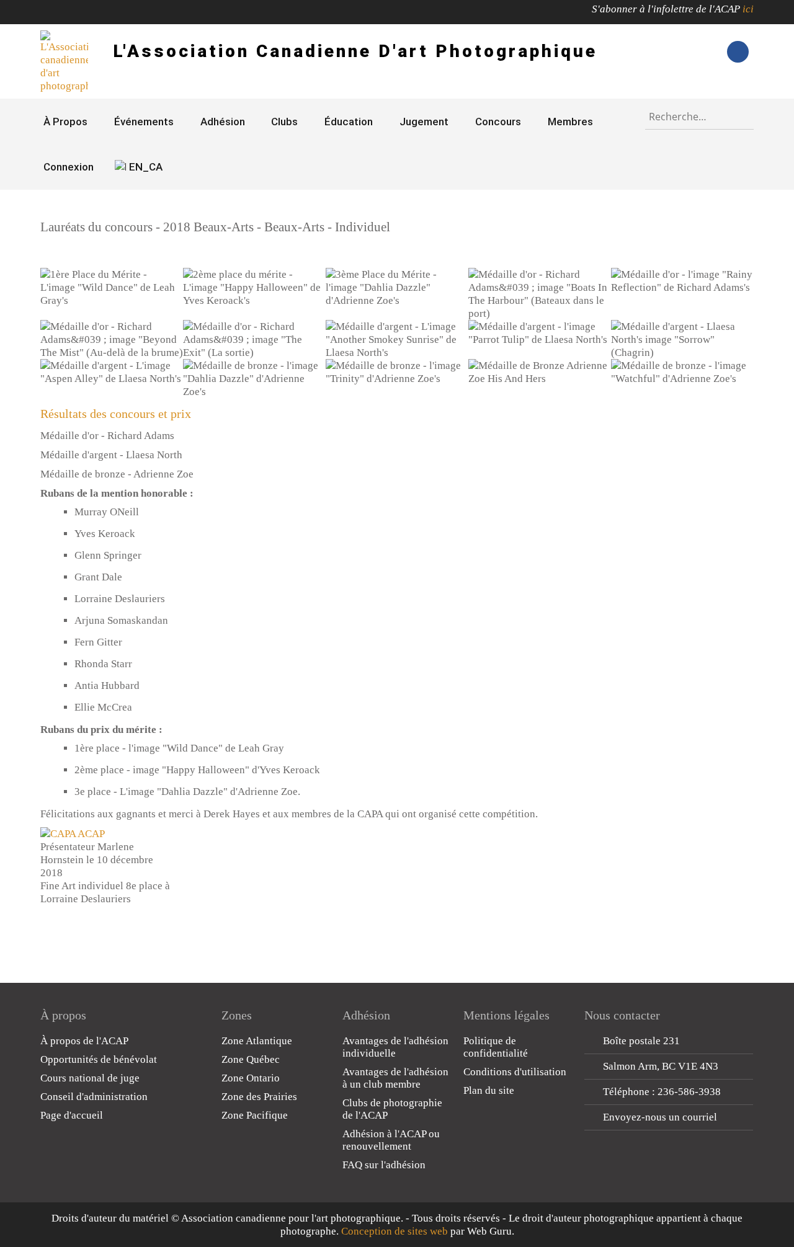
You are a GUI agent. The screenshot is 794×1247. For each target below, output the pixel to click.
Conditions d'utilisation (514, 1072)
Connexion (68, 167)
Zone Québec (250, 1059)
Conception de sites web (394, 1231)
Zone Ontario (250, 1078)
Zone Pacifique (254, 1115)
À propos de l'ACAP (84, 1041)
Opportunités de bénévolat (98, 1059)
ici (748, 9)
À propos (65, 121)
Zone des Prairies (259, 1097)
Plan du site (488, 1090)
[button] (111, 287)
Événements (144, 121)
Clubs (284, 121)
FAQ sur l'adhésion (384, 1165)
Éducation (348, 121)
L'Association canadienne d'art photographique (355, 51)
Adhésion (222, 121)
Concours (498, 121)
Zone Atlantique (256, 1041)
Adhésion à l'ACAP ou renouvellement (391, 1140)
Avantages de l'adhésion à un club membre (395, 1078)
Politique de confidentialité (495, 1047)
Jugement (423, 121)
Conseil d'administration (94, 1097)
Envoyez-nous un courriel (660, 1117)
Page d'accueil (71, 1115)
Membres (570, 121)
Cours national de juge (90, 1078)
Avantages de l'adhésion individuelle (395, 1047)
